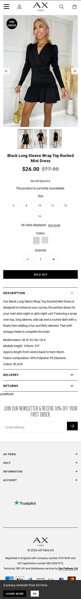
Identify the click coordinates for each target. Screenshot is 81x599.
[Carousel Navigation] (40, 71)
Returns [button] (10, 386)
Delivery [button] (11, 375)
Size (40, 196)
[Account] (19, 6)
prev (6, 71)
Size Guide (54, 225)
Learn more (15, 593)
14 (65, 205)
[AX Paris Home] (40, 6)
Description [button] (14, 293)
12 (52, 205)
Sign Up (72, 426)
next (74, 71)
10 (39, 205)
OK (35, 593)
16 (39, 216)
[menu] (6, 7)
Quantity (40, 250)
